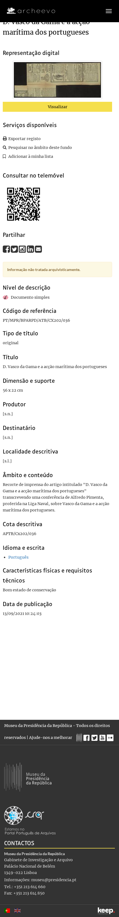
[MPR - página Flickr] (111, 736)
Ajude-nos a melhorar (50, 737)
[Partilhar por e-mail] (38, 248)
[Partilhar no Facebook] (7, 248)
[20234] (57, 80)
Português (18, 557)
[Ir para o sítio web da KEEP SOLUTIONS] (106, 910)
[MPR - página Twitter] (95, 736)
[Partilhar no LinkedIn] (31, 248)
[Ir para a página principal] (27, 10)
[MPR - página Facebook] (87, 736)
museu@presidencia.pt (53, 879)
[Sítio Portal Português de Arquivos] (30, 820)
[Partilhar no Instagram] (23, 248)
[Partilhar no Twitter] (15, 248)
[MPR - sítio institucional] (79, 737)
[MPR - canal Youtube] (103, 736)
